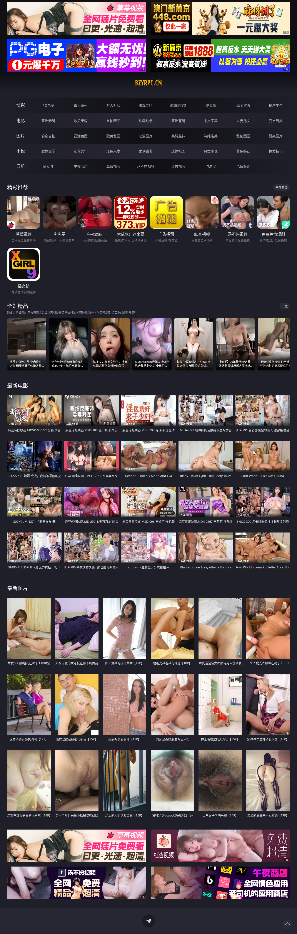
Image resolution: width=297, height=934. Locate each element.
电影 (20, 121)
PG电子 (48, 105)
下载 (285, 306)
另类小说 (211, 151)
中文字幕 (211, 120)
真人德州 (81, 105)
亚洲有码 (178, 120)
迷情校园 (178, 151)
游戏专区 (146, 105)
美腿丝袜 (178, 136)
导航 (20, 166)
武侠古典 (146, 151)
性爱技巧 (276, 151)
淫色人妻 (113, 151)
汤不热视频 (145, 166)
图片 (20, 136)
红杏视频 (178, 166)
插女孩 (48, 166)
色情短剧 (243, 166)
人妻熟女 (243, 120)
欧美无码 (81, 120)
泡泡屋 (210, 166)
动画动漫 (146, 120)
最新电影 (17, 385)
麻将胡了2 (178, 105)
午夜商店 (81, 166)
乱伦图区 (243, 136)
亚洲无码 (48, 120)
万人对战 (113, 105)
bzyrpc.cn (148, 82)
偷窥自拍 (48, 136)
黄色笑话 (243, 151)
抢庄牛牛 (276, 105)
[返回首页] (287, 924)
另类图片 (276, 136)
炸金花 (210, 105)
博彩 (20, 105)
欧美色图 (113, 136)
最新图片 (17, 587)
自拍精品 (113, 120)
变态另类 (276, 120)
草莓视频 (113, 166)
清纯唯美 (211, 136)
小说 (20, 151)
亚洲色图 (81, 136)
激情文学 (48, 151)
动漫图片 (146, 136)
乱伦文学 (81, 151)
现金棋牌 (243, 105)
